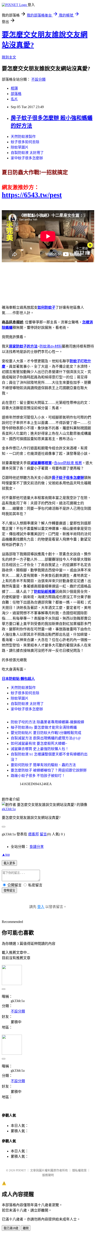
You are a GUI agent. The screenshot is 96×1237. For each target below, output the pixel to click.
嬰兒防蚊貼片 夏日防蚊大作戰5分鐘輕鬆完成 (46, 733)
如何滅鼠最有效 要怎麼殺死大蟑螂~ (39, 743)
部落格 (16, 94)
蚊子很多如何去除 (25, 142)
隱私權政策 (79, 1170)
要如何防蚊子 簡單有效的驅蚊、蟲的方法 (43, 765)
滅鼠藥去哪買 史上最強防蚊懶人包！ (40, 749)
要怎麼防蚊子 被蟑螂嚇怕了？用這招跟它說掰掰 (49, 770)
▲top (6, 854)
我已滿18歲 (11, 1228)
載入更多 (9, 863)
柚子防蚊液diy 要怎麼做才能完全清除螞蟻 (44, 727)
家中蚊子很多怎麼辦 (27, 158)
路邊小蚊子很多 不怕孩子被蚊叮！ (38, 776)
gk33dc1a (9, 809)
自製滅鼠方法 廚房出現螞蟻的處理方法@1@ (46, 738)
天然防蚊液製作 (23, 136)
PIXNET (21, 1170)
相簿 (14, 88)
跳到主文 (9, 57)
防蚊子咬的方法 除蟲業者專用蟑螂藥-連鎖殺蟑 (47, 722)
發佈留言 (9, 890)
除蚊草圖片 (20, 147)
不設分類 (38, 79)
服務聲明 (48, 1175)
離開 (26, 1228)
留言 (43, 834)
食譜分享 (36, 847)
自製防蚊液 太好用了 (27, 153)
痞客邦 (33, 834)
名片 (14, 99)
